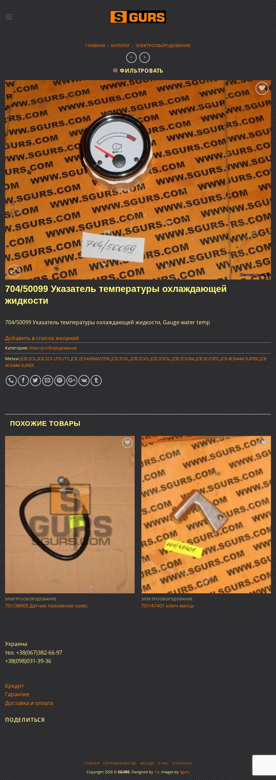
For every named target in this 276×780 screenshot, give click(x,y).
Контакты (182, 763)
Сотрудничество (120, 763)
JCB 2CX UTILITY (53, 359)
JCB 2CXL (120, 359)
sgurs (184, 771)
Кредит (14, 686)
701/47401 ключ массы (167, 606)
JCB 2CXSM (183, 359)
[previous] (5, 532)
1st (156, 771)
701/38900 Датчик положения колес (46, 606)
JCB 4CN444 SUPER (239, 359)
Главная (95, 45)
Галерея (91, 763)
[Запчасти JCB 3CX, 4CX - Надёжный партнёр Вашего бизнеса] (138, 17)
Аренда (147, 763)
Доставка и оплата (29, 703)
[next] (271, 532)
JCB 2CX (28, 359)
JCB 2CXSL (160, 359)
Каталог (120, 45)
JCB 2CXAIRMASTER (90, 359)
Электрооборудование (163, 45)
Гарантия (17, 694)
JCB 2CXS (139, 359)
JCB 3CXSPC (207, 359)
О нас (163, 763)
